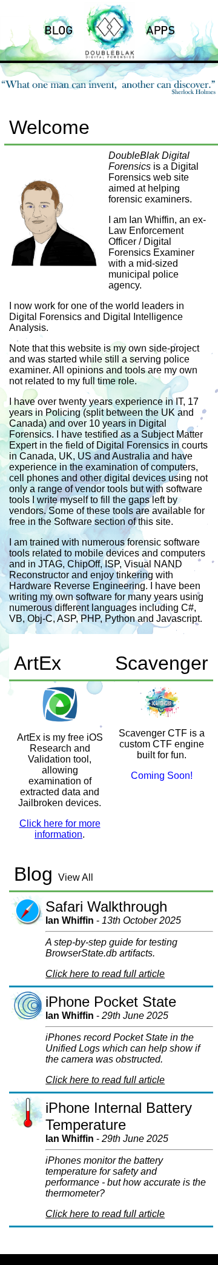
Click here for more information (60, 828)
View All (75, 877)
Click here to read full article (105, 974)
